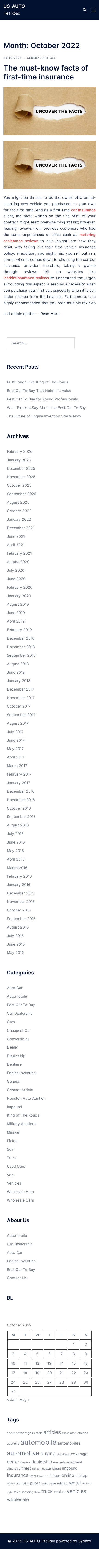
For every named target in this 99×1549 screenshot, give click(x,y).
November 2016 (21, 799)
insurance (18, 1475)
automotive (23, 1453)
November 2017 (21, 697)
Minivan (13, 1132)
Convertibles (18, 1039)
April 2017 (15, 757)
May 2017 (15, 748)
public (35, 1483)
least (33, 1476)
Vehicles (14, 1183)
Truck (12, 1157)
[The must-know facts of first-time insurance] (49, 110)
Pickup (13, 1140)
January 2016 (18, 884)
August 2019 (18, 604)
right (9, 1492)
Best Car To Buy (21, 1004)
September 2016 (21, 816)
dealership (42, 1461)
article (38, 1433)
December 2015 (21, 893)
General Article (41, 57)
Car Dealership (20, 1013)
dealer (13, 1461)
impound (69, 1468)
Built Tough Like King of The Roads (37, 382)
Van (10, 1175)
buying (48, 1453)
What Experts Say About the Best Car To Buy (46, 407)
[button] (84, 10)
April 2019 (16, 621)
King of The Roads (23, 1115)
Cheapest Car (19, 1030)
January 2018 (18, 680)
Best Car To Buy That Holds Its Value (39, 390)
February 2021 (19, 553)
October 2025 (19, 485)
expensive (13, 1468)
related (62, 1483)
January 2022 (19, 519)
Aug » (25, 1399)
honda (35, 1468)
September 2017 (21, 714)
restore (86, 1483)
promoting (22, 1483)
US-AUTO (14, 6)
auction (82, 1433)
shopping (27, 1492)
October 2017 (19, 706)
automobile (38, 1442)
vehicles (76, 1491)
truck (47, 1491)
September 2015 (21, 918)
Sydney (84, 1541)
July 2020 (15, 570)
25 (25, 1382)
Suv (10, 1149)
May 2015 (15, 952)
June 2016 (16, 842)
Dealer (12, 1047)
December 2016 (21, 791)
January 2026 (19, 460)
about (11, 1433)
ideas (56, 1468)
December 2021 (21, 528)
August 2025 (18, 502)
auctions (13, 1443)
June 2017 (16, 740)
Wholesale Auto (20, 1191)
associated (69, 1433)
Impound (14, 1107)
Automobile (17, 996)
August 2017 (18, 723)
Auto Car (15, 987)
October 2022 (19, 510)
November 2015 (21, 901)
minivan (53, 1475)
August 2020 (18, 561)
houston (46, 1468)
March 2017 (17, 765)
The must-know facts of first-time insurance (45, 72)
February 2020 (19, 587)
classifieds (63, 1454)
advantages (24, 1433)
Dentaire (14, 1064)
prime (11, 1483)
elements (59, 1462)
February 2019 (19, 629)
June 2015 (16, 944)
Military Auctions (21, 1123)
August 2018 (18, 663)
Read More (50, 313)
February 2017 (19, 774)
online (67, 1475)
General (13, 1081)
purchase (49, 1483)
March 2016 (17, 867)
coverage (79, 1454)
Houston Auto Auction (26, 1098)
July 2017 (15, 731)
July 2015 (15, 935)
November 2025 (21, 476)
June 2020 (16, 578)
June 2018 (16, 672)
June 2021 (16, 536)
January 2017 (18, 782)
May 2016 (15, 850)
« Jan (11, 1399)
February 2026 (19, 451)
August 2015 (18, 927)
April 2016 (16, 859)
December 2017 (20, 689)
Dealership (16, 1055)
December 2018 (21, 638)
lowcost (41, 1476)
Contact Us (17, 1278)
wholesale (18, 1499)
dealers (25, 1462)
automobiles (69, 1443)
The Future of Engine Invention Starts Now (44, 416)
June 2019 (16, 612)
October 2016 (19, 808)
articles (52, 1432)
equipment (74, 1462)
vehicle (60, 1492)
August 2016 (18, 825)
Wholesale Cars (20, 1200)
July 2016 (15, 833)
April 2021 (16, 544)
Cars (11, 1022)
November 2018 (21, 646)
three (37, 1492)
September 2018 (21, 655)
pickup (81, 1475)
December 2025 (21, 468)
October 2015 (19, 910)
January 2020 (19, 596)
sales (17, 1492)
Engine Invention (21, 1072)
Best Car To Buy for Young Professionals (42, 399)
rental (75, 1483)
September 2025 (21, 493)
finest (26, 1468)
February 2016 (19, 876)
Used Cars (16, 1166)
